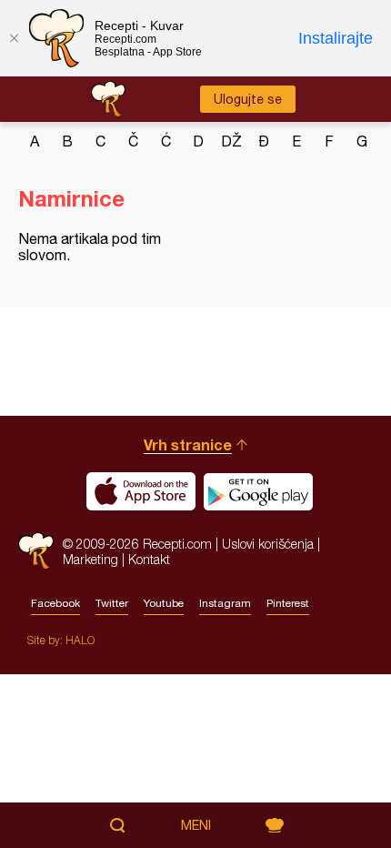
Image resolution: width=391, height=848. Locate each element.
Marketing (90, 559)
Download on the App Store (141, 491)
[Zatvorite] (13, 38)
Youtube (164, 603)
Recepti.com (36, 551)
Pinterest (287, 603)
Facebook (55, 603)
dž (231, 141)
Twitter (111, 603)
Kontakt (149, 559)
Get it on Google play (258, 491)
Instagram (225, 603)
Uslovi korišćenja (268, 543)
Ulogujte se (248, 99)
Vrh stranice (188, 444)
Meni (196, 825)
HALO (80, 640)
